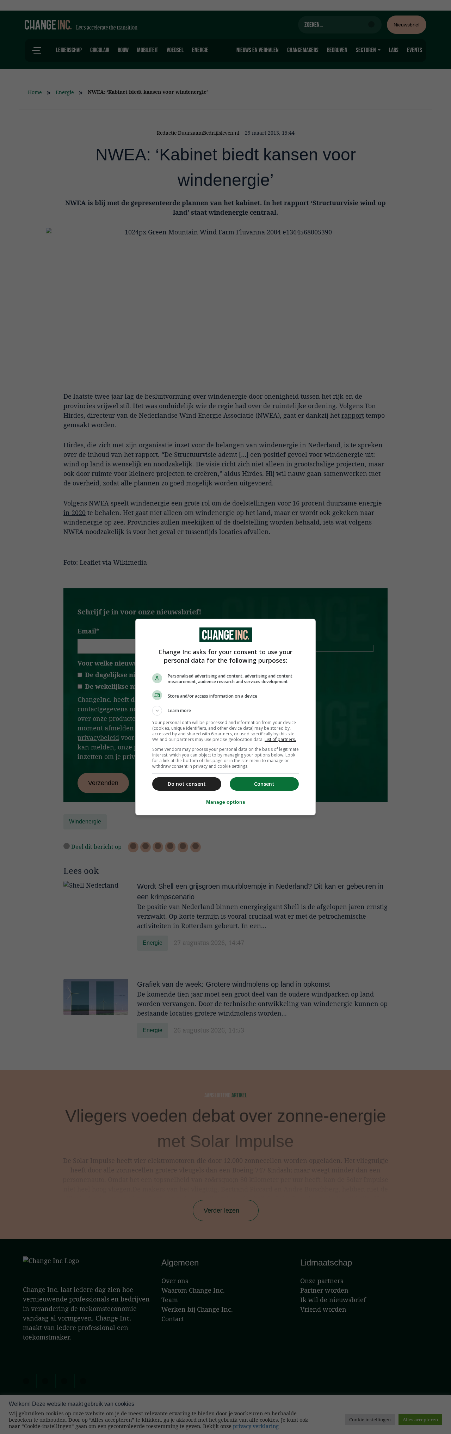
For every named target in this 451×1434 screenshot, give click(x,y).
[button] (225, 711)
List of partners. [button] (280, 739)
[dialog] (225, 717)
